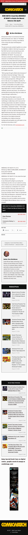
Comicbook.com (19, 125)
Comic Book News (14, 242)
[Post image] (6, 294)
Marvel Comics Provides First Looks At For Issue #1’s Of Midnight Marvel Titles (18, 295)
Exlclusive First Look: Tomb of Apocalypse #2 (18, 349)
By (9, 244)
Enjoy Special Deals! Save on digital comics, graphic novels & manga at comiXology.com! (13, 461)
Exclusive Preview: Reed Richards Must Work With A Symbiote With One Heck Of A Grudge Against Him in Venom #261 (18, 324)
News (21, 242)
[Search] (25, 4)
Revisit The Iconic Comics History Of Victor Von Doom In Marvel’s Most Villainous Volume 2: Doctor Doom (18, 339)
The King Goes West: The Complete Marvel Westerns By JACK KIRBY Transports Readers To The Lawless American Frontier (18, 361)
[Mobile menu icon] (26, 10)
